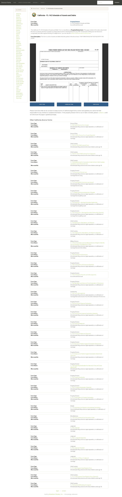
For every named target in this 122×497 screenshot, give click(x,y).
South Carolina (20, 81)
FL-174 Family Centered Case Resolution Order (82, 417)
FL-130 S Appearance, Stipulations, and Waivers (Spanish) (85, 232)
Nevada (18, 61)
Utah (17, 88)
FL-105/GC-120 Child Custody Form (79, 145)
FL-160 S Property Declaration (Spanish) (80, 387)
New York (18, 68)
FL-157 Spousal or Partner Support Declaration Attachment (85, 343)
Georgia (18, 32)
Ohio (17, 73)
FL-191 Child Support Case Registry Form (81, 468)
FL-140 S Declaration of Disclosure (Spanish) (82, 264)
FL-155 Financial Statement (77, 323)
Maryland (18, 48)
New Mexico (19, 66)
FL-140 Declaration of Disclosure (78, 254)
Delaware (18, 25)
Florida (18, 30)
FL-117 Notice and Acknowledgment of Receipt (82, 192)
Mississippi (19, 55)
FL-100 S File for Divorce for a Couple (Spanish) (82, 135)
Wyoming (18, 98)
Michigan (18, 52)
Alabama (18, 13)
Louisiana (18, 45)
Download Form (69, 104)
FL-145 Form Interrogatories (77, 293)
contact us (101, 112)
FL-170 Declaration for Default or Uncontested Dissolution (85, 407)
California (18, 20)
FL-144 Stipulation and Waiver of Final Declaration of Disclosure (86, 283)
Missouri (18, 56)
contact (64, 491)
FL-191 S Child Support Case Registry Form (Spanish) (84, 476)
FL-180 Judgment (74, 427)
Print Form (42, 104)
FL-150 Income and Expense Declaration (80, 303)
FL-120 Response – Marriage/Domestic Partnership (83, 202)
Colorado (18, 22)
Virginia (18, 91)
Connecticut (19, 23)
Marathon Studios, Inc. (56, 494)
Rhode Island (19, 80)
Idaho (17, 35)
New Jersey (19, 65)
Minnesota (19, 53)
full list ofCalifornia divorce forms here (81, 33)
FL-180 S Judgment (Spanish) (78, 438)
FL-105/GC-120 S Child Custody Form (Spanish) (82, 153)
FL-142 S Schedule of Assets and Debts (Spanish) (83, 274)
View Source (96, 104)
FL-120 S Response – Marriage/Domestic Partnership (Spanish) (87, 212)
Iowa (17, 40)
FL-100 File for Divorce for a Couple (79, 125)
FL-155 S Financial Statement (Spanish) (80, 333)
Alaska (18, 15)
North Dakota (19, 71)
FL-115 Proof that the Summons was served (81, 182)
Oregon (18, 76)
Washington (19, 93)
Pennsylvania (19, 78)
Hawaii (18, 33)
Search (117, 2)
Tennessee (19, 85)
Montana (18, 58)
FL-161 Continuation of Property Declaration (81, 397)
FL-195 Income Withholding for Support (80, 485)
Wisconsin (19, 96)
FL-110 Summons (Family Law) (78, 172)
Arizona (18, 17)
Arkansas (18, 18)
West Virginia (19, 95)
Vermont (18, 90)
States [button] (42, 2)
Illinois (18, 37)
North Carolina (20, 70)
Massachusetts (20, 50)
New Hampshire (20, 63)
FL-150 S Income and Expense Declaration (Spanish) (84, 313)
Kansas (18, 42)
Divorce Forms (6, 2)
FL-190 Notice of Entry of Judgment (79, 458)
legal (57, 491)
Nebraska (18, 60)
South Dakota (19, 83)
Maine (17, 47)
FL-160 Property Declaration (77, 377)
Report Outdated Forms (25, 2)
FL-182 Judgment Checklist (77, 448)
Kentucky (18, 43)
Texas (17, 86)
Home (14, 2)
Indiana (18, 38)
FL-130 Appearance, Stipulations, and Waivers (82, 222)
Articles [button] (35, 2)
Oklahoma (19, 75)
